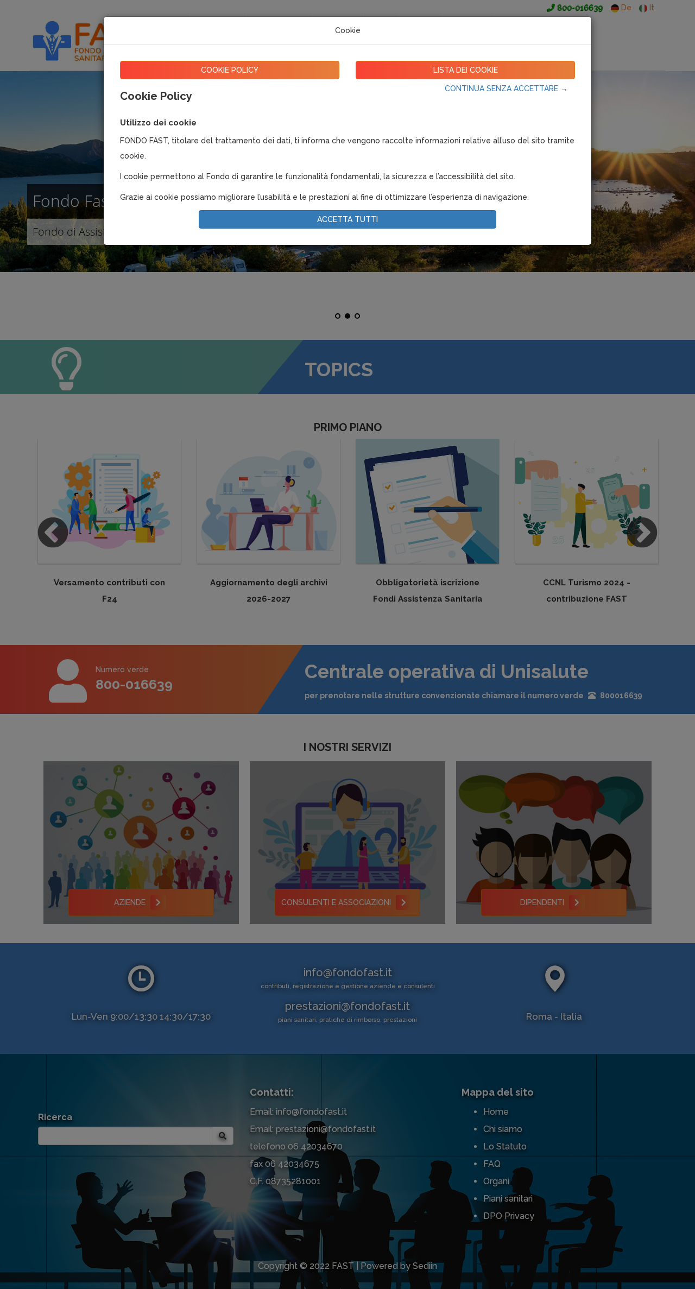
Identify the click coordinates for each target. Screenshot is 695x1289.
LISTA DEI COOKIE (465, 70)
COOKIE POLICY (229, 70)
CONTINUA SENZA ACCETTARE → (506, 88)
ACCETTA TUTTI (347, 219)
